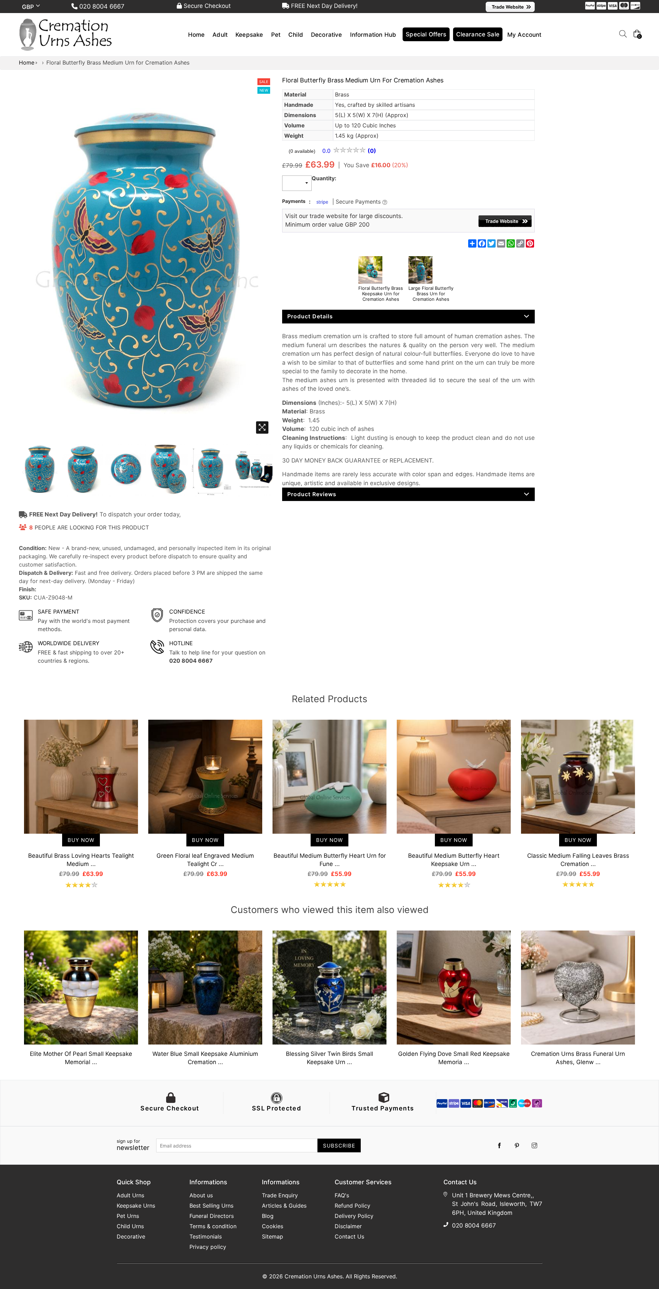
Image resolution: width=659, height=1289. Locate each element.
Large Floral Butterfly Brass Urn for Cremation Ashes (430, 293)
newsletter (133, 1145)
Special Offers (426, 34)
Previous (12, 790)
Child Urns (130, 1226)
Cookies (272, 1226)
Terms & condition (212, 1226)
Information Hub (373, 34)
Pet (276, 34)
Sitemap (272, 1236)
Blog (268, 1215)
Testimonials (205, 1236)
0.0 (327, 150)
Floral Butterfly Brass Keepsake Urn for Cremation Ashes (380, 293)
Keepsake (249, 34)
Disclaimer (348, 1226)
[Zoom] (262, 427)
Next (647, 790)
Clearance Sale (477, 34)
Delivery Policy (354, 1215)
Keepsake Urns (136, 1205)
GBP (29, 6)
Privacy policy (207, 1246)
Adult (220, 34)
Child (295, 34)
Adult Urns (130, 1195)
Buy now (81, 840)
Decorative (326, 34)
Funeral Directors (211, 1215)
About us (201, 1195)
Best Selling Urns (211, 1205)
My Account (524, 34)
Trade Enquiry (280, 1195)
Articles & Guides (284, 1205)
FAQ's (342, 1195)
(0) (372, 150)
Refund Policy (352, 1205)
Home (196, 34)
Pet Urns (128, 1215)
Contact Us (349, 1236)
